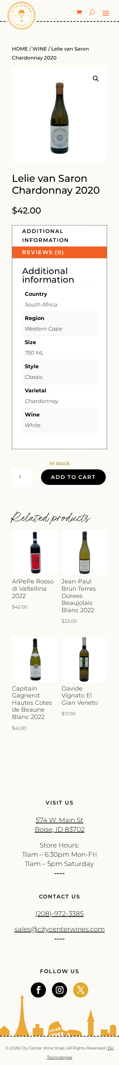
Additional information (45, 235)
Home (20, 49)
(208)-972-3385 (59, 914)
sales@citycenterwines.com (60, 929)
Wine (39, 49)
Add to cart (73, 477)
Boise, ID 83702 (60, 829)
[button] (96, 79)
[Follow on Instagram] (59, 990)
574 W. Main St (59, 820)
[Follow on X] (80, 990)
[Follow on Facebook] (38, 990)
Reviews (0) (43, 252)
